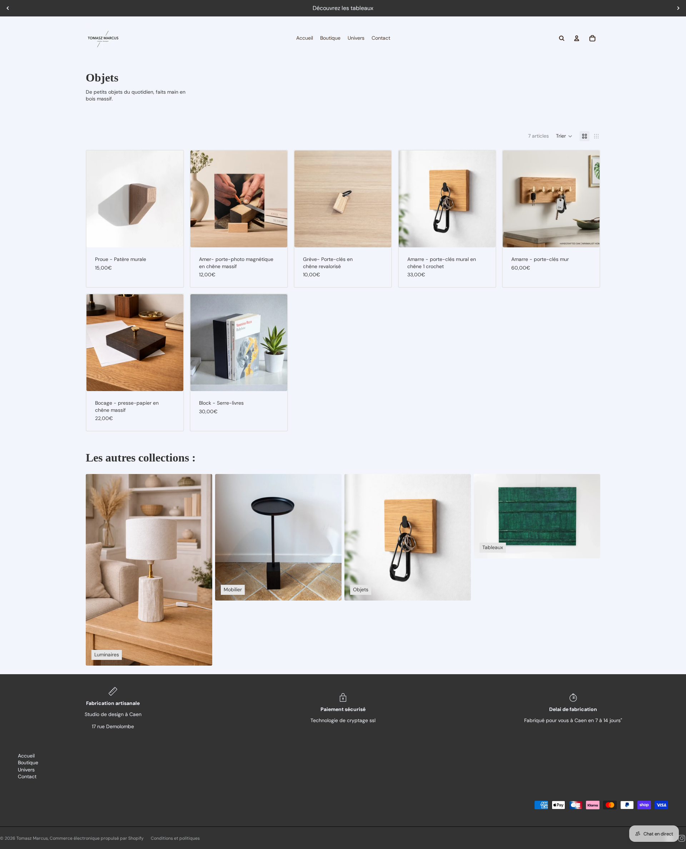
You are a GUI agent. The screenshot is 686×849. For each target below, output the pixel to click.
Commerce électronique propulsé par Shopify (97, 838)
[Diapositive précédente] (8, 8)
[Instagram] (681, 838)
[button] (564, 136)
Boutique (28, 762)
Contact (27, 776)
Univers (26, 769)
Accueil (26, 755)
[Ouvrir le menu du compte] (577, 38)
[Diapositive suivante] (678, 8)
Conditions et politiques (175, 838)
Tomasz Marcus (32, 838)
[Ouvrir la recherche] (562, 38)
